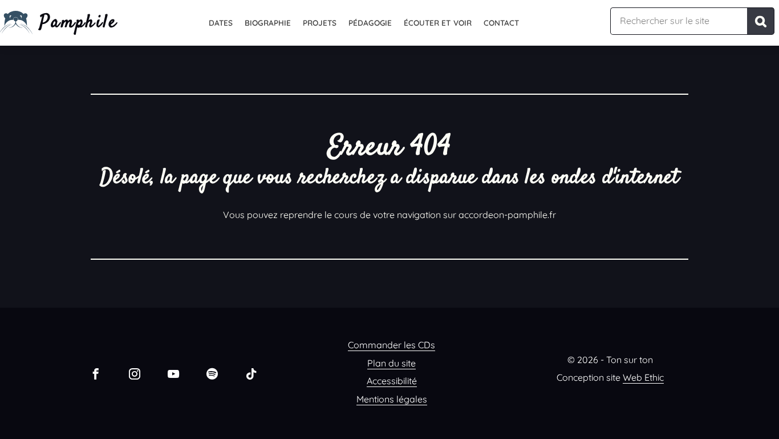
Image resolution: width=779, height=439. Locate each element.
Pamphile (78, 23)
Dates (221, 22)
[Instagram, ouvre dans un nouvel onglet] (134, 373)
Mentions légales (391, 399)
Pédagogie (370, 22)
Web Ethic (643, 377)
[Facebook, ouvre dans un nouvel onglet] (95, 373)
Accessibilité (392, 380)
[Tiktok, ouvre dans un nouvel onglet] (250, 373)
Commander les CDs (391, 345)
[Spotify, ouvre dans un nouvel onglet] (212, 373)
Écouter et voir (438, 22)
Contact (502, 22)
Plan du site (391, 363)
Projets (320, 22)
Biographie (268, 22)
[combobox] (678, 21)
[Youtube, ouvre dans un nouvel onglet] (173, 373)
